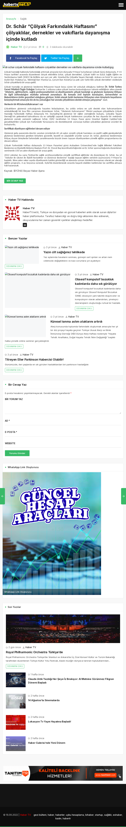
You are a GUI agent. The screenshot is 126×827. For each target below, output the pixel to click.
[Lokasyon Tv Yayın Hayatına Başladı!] (16, 722)
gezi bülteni (40, 814)
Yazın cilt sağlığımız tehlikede (64, 252)
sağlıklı (108, 814)
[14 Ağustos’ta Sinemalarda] (16, 701)
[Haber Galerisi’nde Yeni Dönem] (16, 743)
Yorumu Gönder (17, 453)
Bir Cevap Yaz (15, 181)
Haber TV (16, 46)
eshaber (117, 814)
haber (51, 814)
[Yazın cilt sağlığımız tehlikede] (22, 254)
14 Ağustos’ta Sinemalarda (44, 700)
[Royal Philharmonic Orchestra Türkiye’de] (63, 628)
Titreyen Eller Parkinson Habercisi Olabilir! (34, 359)
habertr (67, 818)
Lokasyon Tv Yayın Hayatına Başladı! (49, 721)
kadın (58, 818)
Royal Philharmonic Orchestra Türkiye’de (34, 652)
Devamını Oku (14, 266)
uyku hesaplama (75, 814)
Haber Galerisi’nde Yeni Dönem (46, 742)
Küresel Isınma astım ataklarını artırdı (76, 321)
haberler (60, 814)
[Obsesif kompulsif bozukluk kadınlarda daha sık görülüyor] (37, 290)
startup (99, 814)
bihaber (89, 814)
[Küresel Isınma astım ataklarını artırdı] (25, 326)
